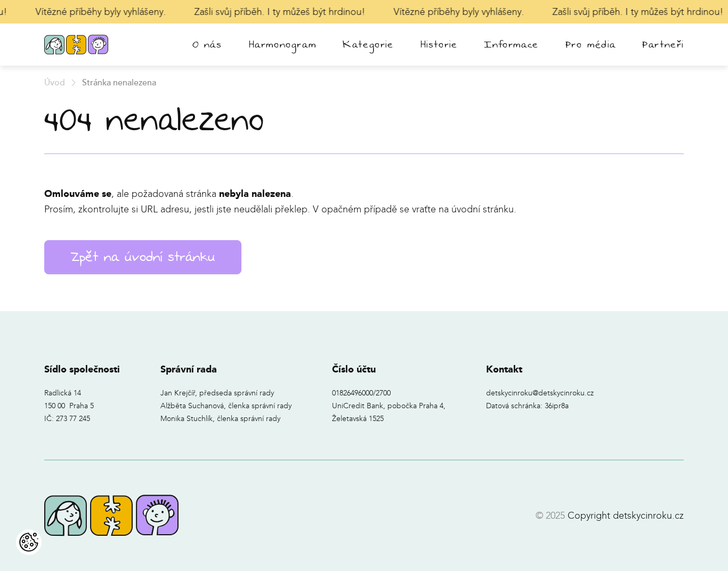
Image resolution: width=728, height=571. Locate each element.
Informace (511, 44)
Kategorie (368, 44)
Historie (439, 44)
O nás (207, 44)
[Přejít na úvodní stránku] (76, 44)
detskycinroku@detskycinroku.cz (540, 393)
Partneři (663, 44)
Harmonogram (283, 44)
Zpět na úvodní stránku (142, 257)
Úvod (54, 82)
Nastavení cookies (29, 542)
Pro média (590, 44)
